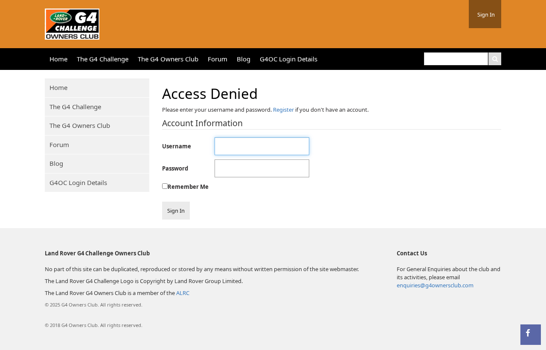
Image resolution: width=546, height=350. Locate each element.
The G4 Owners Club (168, 59)
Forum (217, 59)
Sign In (486, 14)
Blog (243, 59)
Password (175, 168)
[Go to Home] (72, 22)
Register (283, 109)
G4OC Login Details (288, 59)
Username (176, 146)
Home (58, 59)
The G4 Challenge (102, 59)
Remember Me (188, 187)
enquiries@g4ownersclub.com (435, 285)
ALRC (182, 293)
